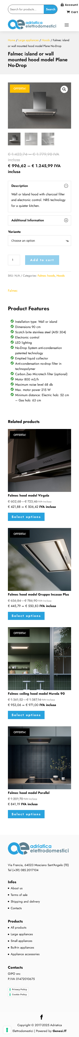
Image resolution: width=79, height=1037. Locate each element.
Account (71, 5)
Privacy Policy (19, 989)
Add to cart (42, 260)
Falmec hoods (46, 276)
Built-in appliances (22, 947)
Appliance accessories (25, 954)
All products (18, 927)
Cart (74, 12)
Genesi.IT (59, 1031)
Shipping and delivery (25, 901)
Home (11, 40)
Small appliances (21, 941)
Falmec (13, 290)
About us (16, 888)
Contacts (16, 908)
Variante (14, 231)
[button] (64, 89)
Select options (26, 516)
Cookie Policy (19, 994)
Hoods (46, 40)
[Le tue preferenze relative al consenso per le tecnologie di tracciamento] (7, 1030)
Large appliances (28, 40)
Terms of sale (19, 895)
